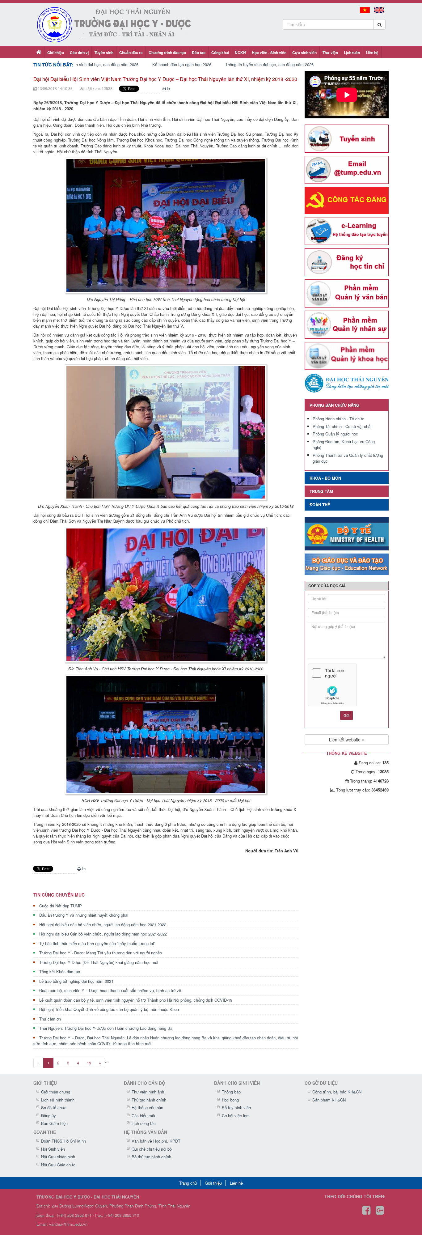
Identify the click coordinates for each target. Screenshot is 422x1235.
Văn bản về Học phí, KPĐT (156, 1141)
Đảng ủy (48, 1115)
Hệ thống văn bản (147, 1107)
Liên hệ (372, 52)
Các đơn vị (79, 52)
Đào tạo (198, 52)
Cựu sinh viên (304, 52)
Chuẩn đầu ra (131, 52)
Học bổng (230, 1100)
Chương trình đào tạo (167, 52)
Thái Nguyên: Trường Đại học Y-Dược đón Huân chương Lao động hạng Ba (105, 1028)
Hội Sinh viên (53, 1149)
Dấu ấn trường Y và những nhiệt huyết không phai (83, 915)
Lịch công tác (144, 1123)
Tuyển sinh (104, 52)
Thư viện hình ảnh (148, 1092)
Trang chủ (188, 1183)
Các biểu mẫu (144, 1115)
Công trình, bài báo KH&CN (336, 1092)
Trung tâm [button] (321, 491)
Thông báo (231, 1092)
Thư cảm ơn (50, 1019)
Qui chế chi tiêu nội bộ (152, 1149)
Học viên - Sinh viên (269, 52)
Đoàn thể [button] (320, 504)
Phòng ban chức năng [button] (334, 405)
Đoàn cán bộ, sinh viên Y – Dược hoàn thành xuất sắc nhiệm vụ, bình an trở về (110, 990)
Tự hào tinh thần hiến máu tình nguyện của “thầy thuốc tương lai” (97, 943)
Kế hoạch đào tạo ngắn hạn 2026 (181, 64)
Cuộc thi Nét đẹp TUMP (60, 906)
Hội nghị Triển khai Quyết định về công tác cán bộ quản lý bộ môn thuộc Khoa (109, 1009)
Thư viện (330, 52)
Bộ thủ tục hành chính (151, 1157)
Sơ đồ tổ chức (53, 1107)
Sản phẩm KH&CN (329, 1100)
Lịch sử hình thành (57, 1100)
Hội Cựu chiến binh (58, 1157)
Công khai (220, 52)
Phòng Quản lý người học (335, 434)
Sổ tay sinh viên (236, 1107)
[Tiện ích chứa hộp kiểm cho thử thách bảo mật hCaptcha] (347, 685)
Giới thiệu (55, 52)
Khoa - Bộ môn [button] (325, 478)
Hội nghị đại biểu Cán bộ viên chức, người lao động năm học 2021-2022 (103, 934)
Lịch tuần (352, 52)
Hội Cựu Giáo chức (58, 1165)
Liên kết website (345, 739)
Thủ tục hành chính (149, 1100)
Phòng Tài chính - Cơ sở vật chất (342, 426)
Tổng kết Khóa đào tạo (59, 971)
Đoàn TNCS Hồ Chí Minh (63, 1141)
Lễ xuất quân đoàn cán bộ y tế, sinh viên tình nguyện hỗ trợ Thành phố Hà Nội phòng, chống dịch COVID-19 (135, 1000)
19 (89, 1063)
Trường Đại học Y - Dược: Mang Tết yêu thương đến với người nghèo (100, 953)
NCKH (240, 52)
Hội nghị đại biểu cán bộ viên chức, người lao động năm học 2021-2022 (102, 924)
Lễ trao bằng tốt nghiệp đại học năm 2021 (76, 981)
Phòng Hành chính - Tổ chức (338, 419)
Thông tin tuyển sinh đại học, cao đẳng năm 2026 (94, 64)
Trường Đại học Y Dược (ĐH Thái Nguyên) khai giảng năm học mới (98, 962)
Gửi (346, 715)
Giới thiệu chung (55, 1092)
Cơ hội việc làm (236, 1115)
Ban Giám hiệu (54, 1123)
